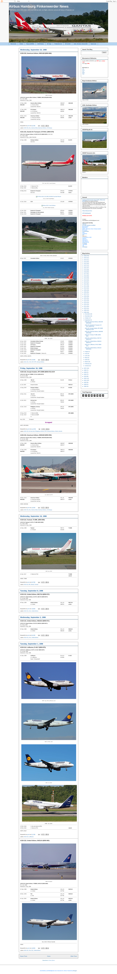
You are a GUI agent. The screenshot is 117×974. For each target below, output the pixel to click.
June (86, 355)
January (87, 365)
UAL (30, 611)
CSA (30, 362)
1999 (85, 310)
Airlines (21, 44)
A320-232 (26, 128)
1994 (85, 374)
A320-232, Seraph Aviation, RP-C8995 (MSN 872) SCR (37, 372)
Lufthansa (31, 836)
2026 (85, 255)
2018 (85, 272)
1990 (85, 382)
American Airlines (42, 128)
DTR (35, 362)
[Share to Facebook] (46, 126)
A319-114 (26, 584)
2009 (85, 290)
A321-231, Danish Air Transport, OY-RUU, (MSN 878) (37, 132)
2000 (85, 308)
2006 (85, 296)
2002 (85, 304)
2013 (85, 282)
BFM (83, 72)
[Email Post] (39, 125)
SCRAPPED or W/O (86, 237)
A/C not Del (67, 44)
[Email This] (41, 126)
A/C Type (49, 44)
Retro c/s (84, 236)
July (86, 353)
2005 (85, 298)
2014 (85, 280)
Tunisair (36, 584)
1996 (85, 370)
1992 (85, 378)
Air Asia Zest (32, 431)
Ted (30, 950)
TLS (83, 71)
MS (29, 584)
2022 (85, 263)
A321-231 (26, 362)
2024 (85, 260)
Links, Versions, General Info (81, 44)
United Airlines (35, 611)
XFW (83, 70)
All (83, 68)
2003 (85, 302)
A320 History (40, 44)
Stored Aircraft (85, 242)
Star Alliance (85, 241)
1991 (85, 380)
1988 (85, 386)
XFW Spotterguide (86, 213)
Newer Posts (23, 956)
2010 (85, 288)
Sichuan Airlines (40, 362)
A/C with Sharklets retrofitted (88, 225)
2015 (85, 278)
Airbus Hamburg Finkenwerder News (39, 6)
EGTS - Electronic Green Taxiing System (91, 229)
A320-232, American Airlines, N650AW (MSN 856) (36, 435)
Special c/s (84, 239)
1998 (85, 312)
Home (48, 956)
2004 (85, 300)
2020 (85, 268)
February (87, 363)
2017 (85, 274)
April (86, 359)
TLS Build (84, 243)
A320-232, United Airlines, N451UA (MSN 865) (34, 840)
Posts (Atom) (52, 960)
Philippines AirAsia (39, 431)
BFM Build (84, 230)
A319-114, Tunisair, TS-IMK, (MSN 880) (32, 520)
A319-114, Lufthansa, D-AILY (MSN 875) (33, 647)
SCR (45, 431)
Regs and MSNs (30, 44)
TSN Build (84, 244)
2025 (85, 257)
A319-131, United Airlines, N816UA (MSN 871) (34, 621)
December (87, 314)
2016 (85, 276)
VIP (83, 245)
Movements (13, 44)
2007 (85, 294)
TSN (83, 74)
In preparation (85, 231)
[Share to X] (45, 126)
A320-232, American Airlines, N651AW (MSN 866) (36, 53)
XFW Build (84, 247)
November (87, 316)
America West (34, 128)
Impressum (93, 44)
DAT (32, 362)
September (87, 320)
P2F (83, 235)
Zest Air (60, 431)
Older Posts (73, 956)
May (86, 357)
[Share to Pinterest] (48, 126)
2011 (85, 286)
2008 (85, 292)
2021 (85, 266)
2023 (85, 261)
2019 (85, 270)
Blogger (75, 970)
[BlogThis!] (43, 126)
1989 (85, 384)
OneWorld (84, 233)
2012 (85, 284)
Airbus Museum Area (87, 210)
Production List (58, 44)
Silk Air (56, 431)
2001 (85, 306)
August (87, 351)
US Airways (49, 128)
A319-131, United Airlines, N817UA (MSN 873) (34, 594)
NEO (83, 232)
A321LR (84, 224)
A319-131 (26, 611)
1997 (85, 368)
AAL (30, 128)
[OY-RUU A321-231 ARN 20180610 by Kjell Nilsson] (48, 196)
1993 (85, 376)
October (87, 318)
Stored (32, 584)
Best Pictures (85, 226)
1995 (85, 372)
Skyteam (84, 238)
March (86, 361)
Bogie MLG (85, 227)
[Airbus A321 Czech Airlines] (48, 205)
